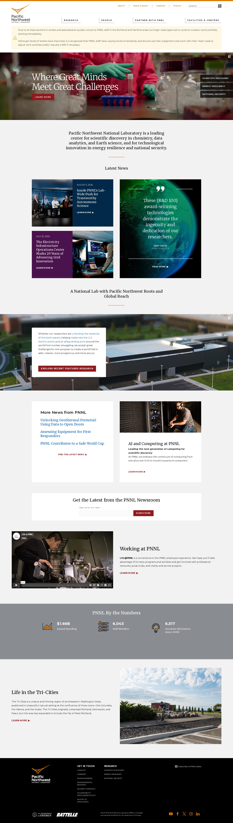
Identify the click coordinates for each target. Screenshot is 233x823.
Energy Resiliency (113, 774)
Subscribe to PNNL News (189, 766)
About (121, 6)
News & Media (140, 6)
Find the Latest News (71, 454)
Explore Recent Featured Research (67, 368)
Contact (81, 770)
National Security (113, 778)
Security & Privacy (86, 789)
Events (177, 6)
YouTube (171, 814)
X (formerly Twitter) (184, 814)
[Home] (21, 13)
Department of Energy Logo (42, 815)
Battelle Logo (67, 815)
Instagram (191, 814)
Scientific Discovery (114, 770)
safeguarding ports (74, 341)
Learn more (43, 97)
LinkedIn (198, 814)
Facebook (177, 814)
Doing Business (84, 778)
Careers (160, 6)
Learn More (127, 573)
